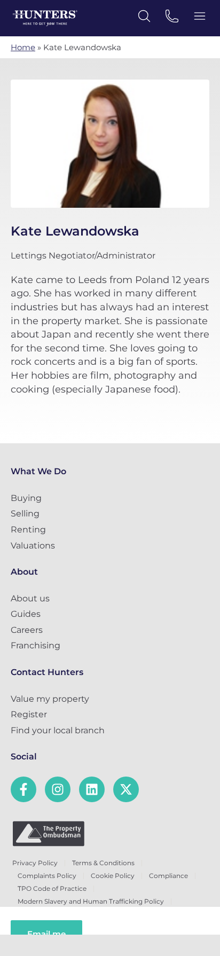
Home (23, 47)
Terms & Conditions (103, 863)
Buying (26, 498)
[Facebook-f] (23, 789)
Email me (46, 934)
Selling (25, 513)
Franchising (35, 645)
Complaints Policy (47, 876)
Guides (26, 614)
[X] (126, 789)
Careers (27, 630)
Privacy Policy (35, 863)
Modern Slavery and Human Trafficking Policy (91, 901)
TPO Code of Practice (52, 888)
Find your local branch (58, 730)
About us (30, 598)
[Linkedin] (92, 789)
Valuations (33, 545)
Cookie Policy (113, 876)
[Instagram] (57, 789)
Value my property (50, 699)
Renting (28, 529)
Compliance (168, 876)
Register (29, 714)
